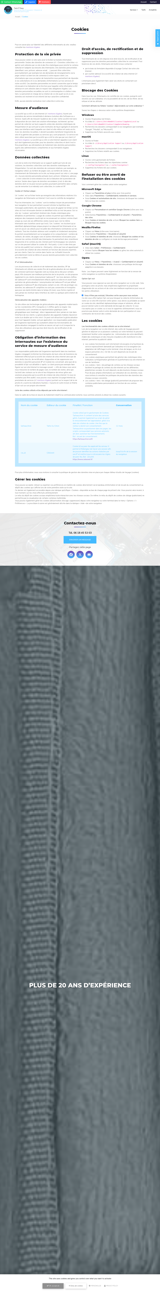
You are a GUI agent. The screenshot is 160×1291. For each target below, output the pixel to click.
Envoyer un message (80, 539)
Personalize (96, 1286)
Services (133, 10)
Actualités (153, 10)
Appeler (31, 2)
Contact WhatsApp (12, 2)
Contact (153, 2)
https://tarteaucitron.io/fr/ (83, 439)
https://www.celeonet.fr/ (82, 459)
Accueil (144, 2)
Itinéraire (45, 2)
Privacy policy (112, 1286)
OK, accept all (53, 1286)
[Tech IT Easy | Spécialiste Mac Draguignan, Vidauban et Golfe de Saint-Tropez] (8, 10)
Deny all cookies (76, 1286)
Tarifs (143, 10)
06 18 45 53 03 (83, 533)
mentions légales (33, 47)
